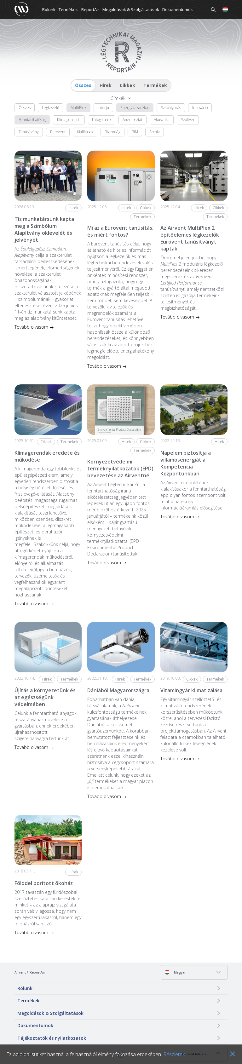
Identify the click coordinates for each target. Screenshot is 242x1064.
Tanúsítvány (29, 132)
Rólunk (48, 9)
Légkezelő (50, 107)
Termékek (68, 9)
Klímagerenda (69, 119)
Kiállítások (85, 132)
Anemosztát (132, 119)
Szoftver (188, 119)
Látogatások (101, 119)
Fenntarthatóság (32, 119)
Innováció (200, 107)
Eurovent (58, 132)
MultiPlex (78, 107)
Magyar (179, 972)
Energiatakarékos (134, 107)
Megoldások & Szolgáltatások (130, 9)
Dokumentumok (177, 9)
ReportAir (90, 9)
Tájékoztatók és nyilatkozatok (51, 1038)
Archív (154, 132)
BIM (135, 132)
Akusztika (162, 119)
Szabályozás (171, 107)
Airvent (20, 972)
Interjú (103, 107)
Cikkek (127, 85)
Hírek (106, 85)
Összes (83, 85)
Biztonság (112, 132)
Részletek (174, 1054)
